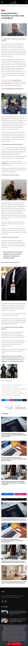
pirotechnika (9, 390)
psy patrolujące (14, 392)
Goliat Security (8, 116)
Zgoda (9, 643)
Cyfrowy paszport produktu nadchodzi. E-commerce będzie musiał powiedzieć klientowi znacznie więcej (14, 435)
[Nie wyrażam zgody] (26, 635)
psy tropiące (21, 392)
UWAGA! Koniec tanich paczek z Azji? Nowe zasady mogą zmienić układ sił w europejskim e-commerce (13, 483)
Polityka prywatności (16, 643)
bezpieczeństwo (5, 384)
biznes (11, 384)
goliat (3, 386)
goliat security (9, 386)
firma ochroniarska (18, 384)
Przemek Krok (16, 390)
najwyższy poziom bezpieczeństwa (18, 388)
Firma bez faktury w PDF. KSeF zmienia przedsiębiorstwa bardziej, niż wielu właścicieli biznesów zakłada (13, 459)
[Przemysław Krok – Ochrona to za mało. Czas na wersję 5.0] (14, 29)
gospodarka (15, 386)
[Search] (26, 2)
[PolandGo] (14, 2)
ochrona (3, 390)
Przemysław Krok (5, 392)
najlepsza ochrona (6, 388)
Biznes (3, 10)
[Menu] (2, 2)
